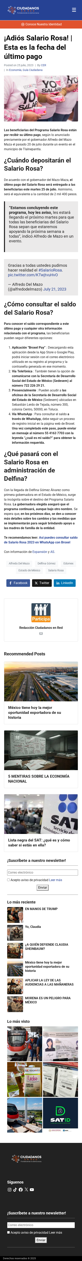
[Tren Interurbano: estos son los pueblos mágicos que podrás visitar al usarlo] (24, 1115)
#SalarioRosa (50, 270)
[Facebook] (20, 1189)
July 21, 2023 (54, 289)
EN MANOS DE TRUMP (41, 909)
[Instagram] (9, 1189)
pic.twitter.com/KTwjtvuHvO (33, 274)
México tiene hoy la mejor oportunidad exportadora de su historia (47, 967)
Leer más (55, 880)
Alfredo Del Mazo (19, 563)
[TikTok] (15, 1189)
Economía (15, 70)
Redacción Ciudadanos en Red (41, 628)
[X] (26, 1189)
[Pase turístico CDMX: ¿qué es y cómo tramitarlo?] (60, 1079)
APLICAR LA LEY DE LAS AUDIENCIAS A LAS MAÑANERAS (49, 982)
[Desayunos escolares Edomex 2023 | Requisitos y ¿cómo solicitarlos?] (24, 1079)
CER (43, 65)
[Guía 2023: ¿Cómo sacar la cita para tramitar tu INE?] (60, 1043)
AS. (52, 552)
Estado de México (29, 570)
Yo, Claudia (33, 927)
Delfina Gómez (47, 563)
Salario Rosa (56, 570)
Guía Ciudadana (33, 70)
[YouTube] (31, 1189)
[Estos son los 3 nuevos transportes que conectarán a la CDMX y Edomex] (24, 1043)
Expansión (40, 552)
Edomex (68, 563)
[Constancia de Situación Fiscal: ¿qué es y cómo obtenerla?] (60, 1115)
